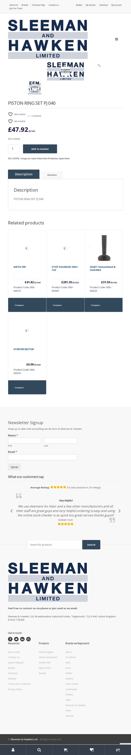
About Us (13, 5)
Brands (25, 5)
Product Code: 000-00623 (103, 278)
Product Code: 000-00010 (27, 278)
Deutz (69, 671)
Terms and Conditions (19, 703)
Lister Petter (72, 703)
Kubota (69, 698)
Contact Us (54, 5)
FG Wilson (71, 677)
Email (12, 452)
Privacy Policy (15, 709)
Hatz (68, 682)
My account (116, 5)
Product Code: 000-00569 (65, 278)
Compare (36, 115)
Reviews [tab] (52, 174)
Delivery (12, 698)
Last (46, 445)
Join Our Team (15, 8)
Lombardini (71, 709)
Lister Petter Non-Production (45, 158)
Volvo (68, 730)
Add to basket (40, 148)
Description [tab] (23, 174)
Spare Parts (64, 158)
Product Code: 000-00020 (27, 361)
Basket (79, 5)
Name (13, 435)
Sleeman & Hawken (76, 725)
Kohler (69, 693)
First (10, 445)
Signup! (14, 466)
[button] (99, 66)
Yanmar (69, 735)
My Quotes (91, 5)
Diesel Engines (46, 671)
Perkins (69, 714)
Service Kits (45, 682)
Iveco (68, 687)
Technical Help (38, 5)
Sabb (68, 719)
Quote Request (16, 682)
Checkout (103, 5)
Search (91, 564)
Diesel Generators (48, 677)
